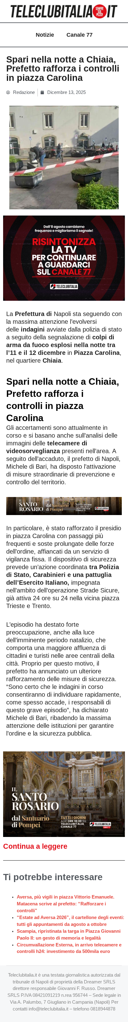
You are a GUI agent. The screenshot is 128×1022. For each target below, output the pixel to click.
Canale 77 (79, 35)
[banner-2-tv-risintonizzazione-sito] (64, 257)
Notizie (45, 35)
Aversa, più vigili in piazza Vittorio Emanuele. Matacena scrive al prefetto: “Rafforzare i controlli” (65, 903)
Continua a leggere (35, 846)
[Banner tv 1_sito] (64, 793)
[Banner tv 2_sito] (64, 505)
